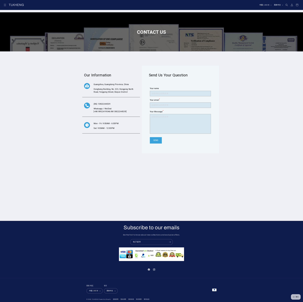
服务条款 (131, 299)
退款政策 (115, 299)
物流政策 (139, 299)
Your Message (156, 111)
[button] (5, 5)
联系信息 (146, 299)
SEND (155, 140)
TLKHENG (95, 299)
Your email (155, 100)
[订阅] (169, 242)
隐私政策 (123, 299)
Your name (154, 88)
